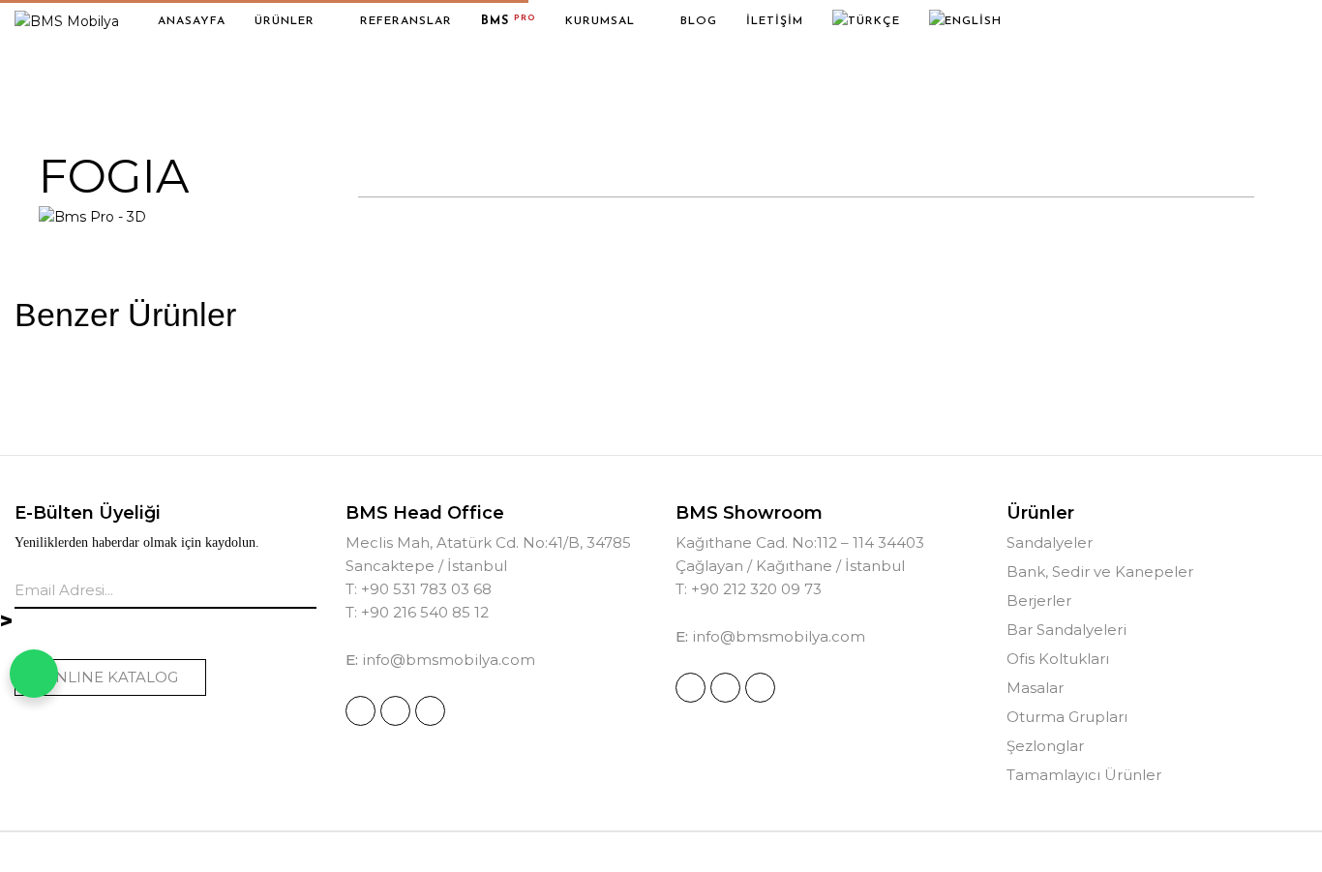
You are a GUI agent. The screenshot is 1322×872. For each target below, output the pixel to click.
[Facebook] (395, 711)
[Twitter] (430, 711)
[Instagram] (361, 711)
